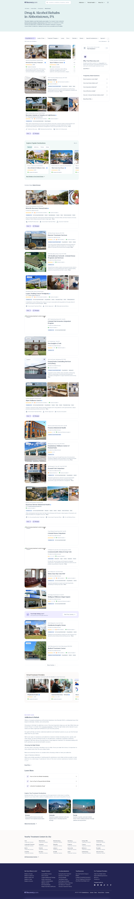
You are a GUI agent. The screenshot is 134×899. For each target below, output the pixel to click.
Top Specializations (64, 871)
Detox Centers (45, 875)
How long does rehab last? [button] (90, 87)
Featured (29, 147)
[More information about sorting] (108, 41)
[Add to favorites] (44, 77)
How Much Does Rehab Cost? (83, 881)
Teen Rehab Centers (63, 879)
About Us (96, 877)
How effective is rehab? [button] (89, 91)
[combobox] (58, 2)
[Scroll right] (108, 38)
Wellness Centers (45, 883)
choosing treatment (47, 727)
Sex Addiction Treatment (64, 884)
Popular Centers (46, 871)
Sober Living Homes (46, 879)
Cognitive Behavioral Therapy (48, 877)
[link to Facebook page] (110, 885)
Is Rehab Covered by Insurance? (83, 877)
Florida (42, 147)
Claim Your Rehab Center (100, 873)
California (36, 147)
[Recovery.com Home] (31, 2)
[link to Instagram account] (107, 885)
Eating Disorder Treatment (65, 873)
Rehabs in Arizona (29, 881)
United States (33, 8)
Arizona (27, 815)
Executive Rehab (62, 877)
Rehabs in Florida (29, 873)
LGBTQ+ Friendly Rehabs (47, 881)
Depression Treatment (64, 875)
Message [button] (37, 133)
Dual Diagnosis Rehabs (64, 881)
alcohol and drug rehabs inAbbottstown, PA (36, 22)
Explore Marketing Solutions (100, 875)
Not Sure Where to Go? (31, 871)
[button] (34, 41)
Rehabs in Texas (28, 879)
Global (47, 147)
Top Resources (80, 871)
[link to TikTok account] (104, 885)
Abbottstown (37, 185)
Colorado (52, 815)
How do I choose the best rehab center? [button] (93, 95)
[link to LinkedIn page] (98, 885)
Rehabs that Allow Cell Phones (49, 886)
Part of (34, 116)
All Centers (27, 8)
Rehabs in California (29, 875)
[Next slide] (74, 59)
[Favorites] (107, 2)
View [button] (28, 133)
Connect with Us (98, 882)
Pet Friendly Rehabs (46, 884)
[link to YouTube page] (101, 885)
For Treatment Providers (100, 871)
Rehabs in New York (29, 877)
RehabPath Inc (85, 892)
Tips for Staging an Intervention (83, 879)
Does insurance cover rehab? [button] (90, 79)
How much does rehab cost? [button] (90, 83)
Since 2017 (101, 63)
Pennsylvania (40, 8)
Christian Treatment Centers (65, 886)
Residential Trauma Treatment (66, 883)
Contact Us (97, 879)
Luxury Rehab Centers (47, 873)
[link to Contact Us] (94, 885)
